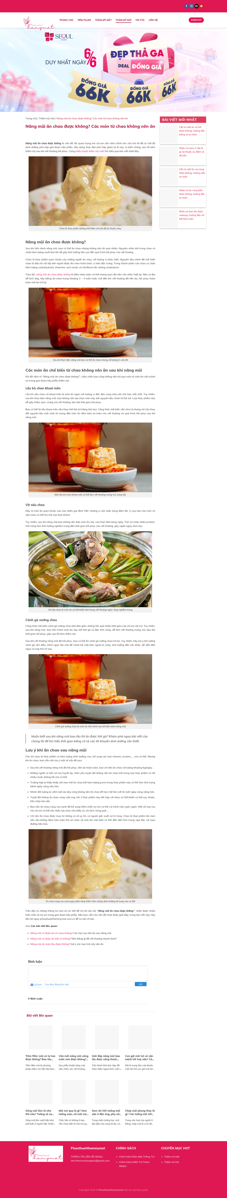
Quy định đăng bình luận (57, 984)
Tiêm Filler (84, 20)
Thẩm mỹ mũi (123, 20)
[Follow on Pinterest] (201, 6)
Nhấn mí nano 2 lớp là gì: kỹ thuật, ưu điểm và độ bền (191, 152)
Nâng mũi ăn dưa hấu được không (49, 944)
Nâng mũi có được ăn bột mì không (50, 938)
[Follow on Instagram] (191, 6)
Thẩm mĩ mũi (171, 1162)
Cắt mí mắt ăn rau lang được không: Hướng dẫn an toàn (192, 173)
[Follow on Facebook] (186, 6)
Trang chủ (31, 118)
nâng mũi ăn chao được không (53, 274)
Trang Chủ (66, 20)
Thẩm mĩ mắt (171, 1156)
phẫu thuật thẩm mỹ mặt (89, 151)
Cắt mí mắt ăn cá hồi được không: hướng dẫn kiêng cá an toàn (192, 131)
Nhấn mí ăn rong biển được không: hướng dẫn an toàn (192, 194)
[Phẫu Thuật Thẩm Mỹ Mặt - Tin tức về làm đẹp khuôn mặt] (39, 23)
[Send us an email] (196, 6)
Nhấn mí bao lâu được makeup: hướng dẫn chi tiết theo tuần (191, 215)
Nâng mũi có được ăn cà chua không (50, 933)
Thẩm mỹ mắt (103, 20)
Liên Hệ (153, 20)
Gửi (141, 984)
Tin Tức (140, 20)
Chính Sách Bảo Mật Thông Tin (136, 1156)
